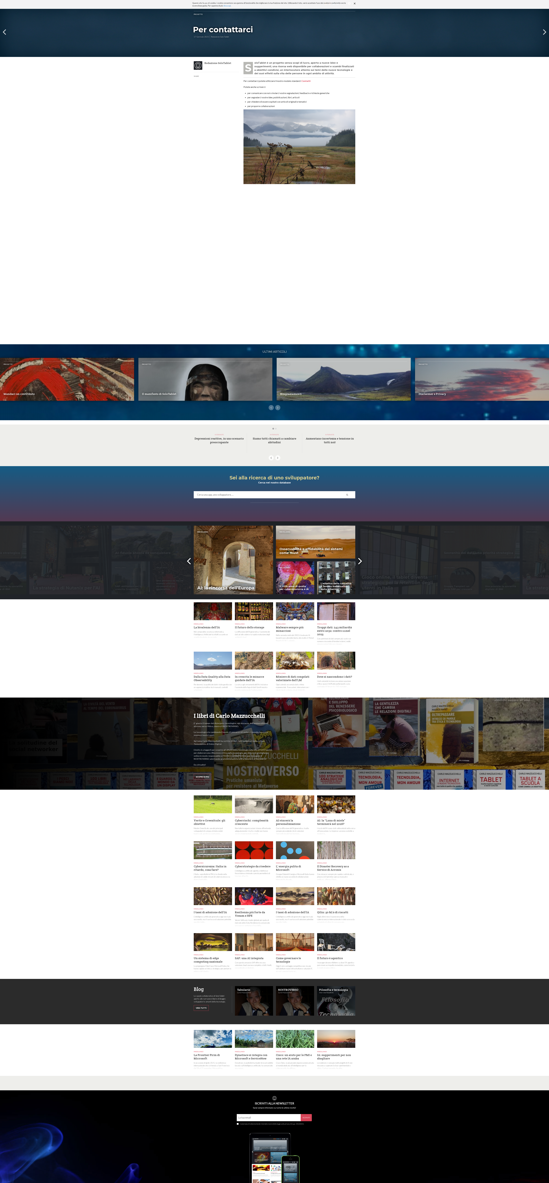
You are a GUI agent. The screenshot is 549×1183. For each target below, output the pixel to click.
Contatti (306, 81)
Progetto (198, 14)
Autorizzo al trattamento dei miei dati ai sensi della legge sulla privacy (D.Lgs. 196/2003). (272, 1124)
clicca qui (227, 6)
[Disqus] (299, 231)
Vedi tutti (201, 1008)
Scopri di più (202, 777)
